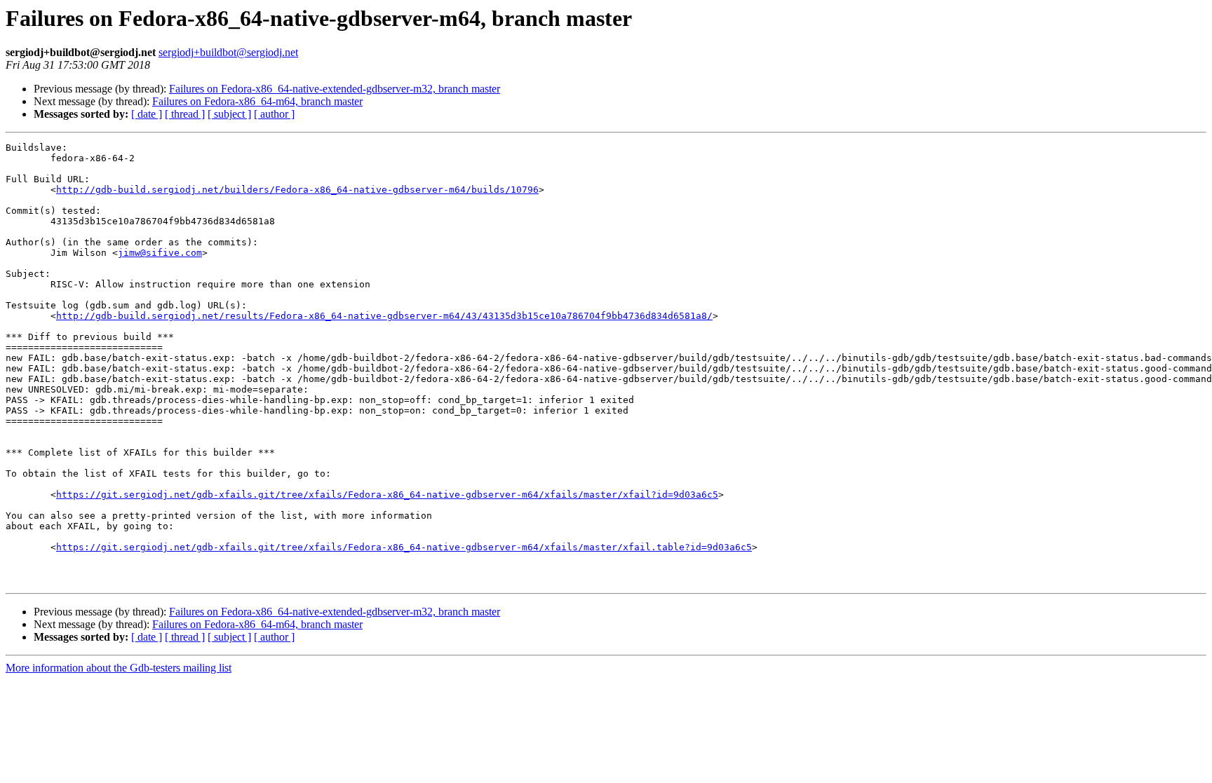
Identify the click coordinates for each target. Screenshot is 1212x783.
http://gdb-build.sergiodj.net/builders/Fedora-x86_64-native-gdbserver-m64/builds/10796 (297, 189)
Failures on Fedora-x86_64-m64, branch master (257, 101)
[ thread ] (185, 114)
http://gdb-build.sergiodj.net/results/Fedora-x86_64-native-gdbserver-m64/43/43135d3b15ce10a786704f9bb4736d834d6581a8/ (384, 316)
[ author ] (274, 114)
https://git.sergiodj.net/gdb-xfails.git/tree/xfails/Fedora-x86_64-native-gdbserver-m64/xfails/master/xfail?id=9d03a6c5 (387, 494)
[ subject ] (229, 114)
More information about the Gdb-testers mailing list (118, 668)
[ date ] (146, 114)
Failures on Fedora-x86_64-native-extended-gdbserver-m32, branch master (334, 89)
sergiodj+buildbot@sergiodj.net (228, 52)
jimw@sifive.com (160, 252)
